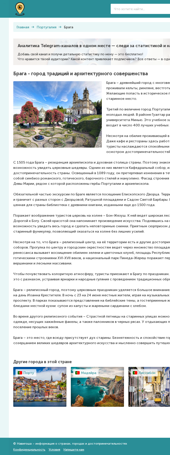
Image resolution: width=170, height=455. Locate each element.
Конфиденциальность (29, 449)
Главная (23, 27)
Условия (54, 449)
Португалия (46, 27)
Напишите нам (74, 449)
